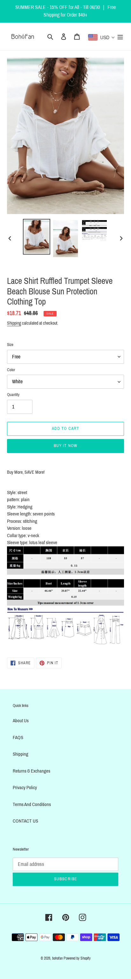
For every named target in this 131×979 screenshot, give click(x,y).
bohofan (57, 958)
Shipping (14, 323)
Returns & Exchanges (31, 771)
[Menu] (120, 36)
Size (10, 344)
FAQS (18, 737)
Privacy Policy (25, 787)
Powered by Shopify (77, 958)
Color (11, 370)
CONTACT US (25, 821)
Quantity (13, 394)
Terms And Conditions (32, 804)
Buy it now (65, 445)
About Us (21, 720)
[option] (36, 236)
